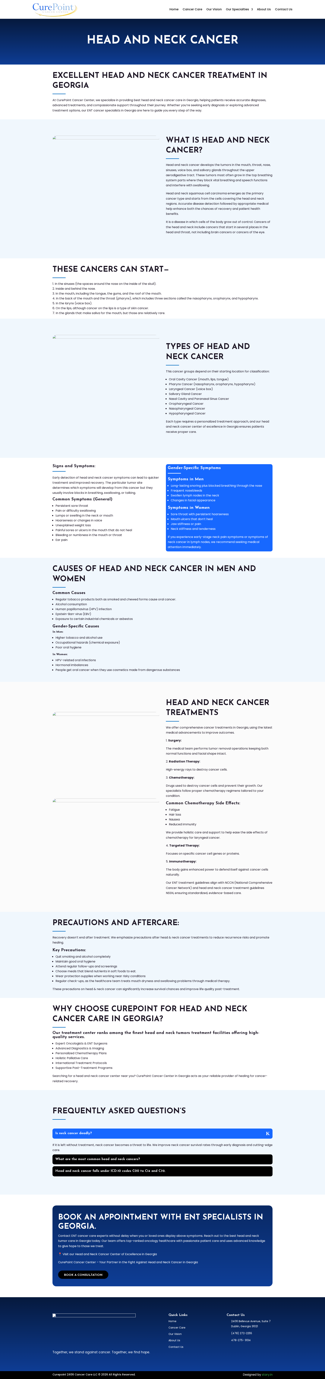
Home (173, 9)
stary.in (267, 1374)
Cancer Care (192, 9)
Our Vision (214, 9)
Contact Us (283, 9)
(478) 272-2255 (241, 1333)
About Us (264, 9)
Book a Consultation (83, 1275)
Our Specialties (237, 9)
